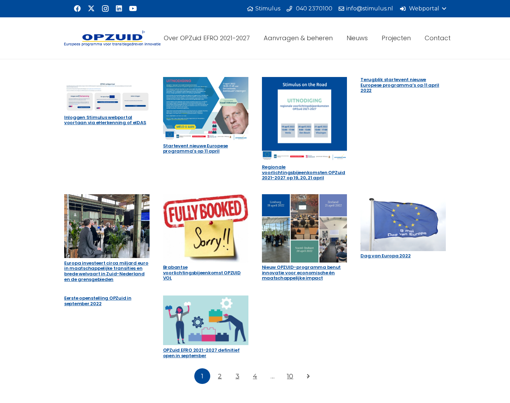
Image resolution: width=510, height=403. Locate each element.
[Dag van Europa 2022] (403, 222)
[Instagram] (105, 9)
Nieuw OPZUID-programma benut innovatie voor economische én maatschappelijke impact (301, 272)
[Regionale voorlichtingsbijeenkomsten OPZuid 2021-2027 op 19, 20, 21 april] (304, 119)
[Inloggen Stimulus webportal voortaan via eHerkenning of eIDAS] (107, 94)
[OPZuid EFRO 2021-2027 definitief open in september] (205, 320)
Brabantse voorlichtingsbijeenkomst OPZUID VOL (202, 272)
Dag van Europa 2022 (385, 255)
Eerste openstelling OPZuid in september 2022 (97, 301)
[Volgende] (308, 376)
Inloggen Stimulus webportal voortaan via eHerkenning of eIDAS (105, 120)
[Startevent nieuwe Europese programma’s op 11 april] (205, 109)
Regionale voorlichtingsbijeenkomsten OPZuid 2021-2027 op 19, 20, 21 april (303, 172)
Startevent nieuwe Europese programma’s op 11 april (195, 149)
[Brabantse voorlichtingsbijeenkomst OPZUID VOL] (205, 228)
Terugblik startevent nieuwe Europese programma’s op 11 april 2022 (399, 85)
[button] (422, 8)
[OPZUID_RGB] (112, 38)
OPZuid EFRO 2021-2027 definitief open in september (201, 353)
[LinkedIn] (119, 9)
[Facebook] (77, 9)
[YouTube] (133, 9)
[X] (91, 9)
